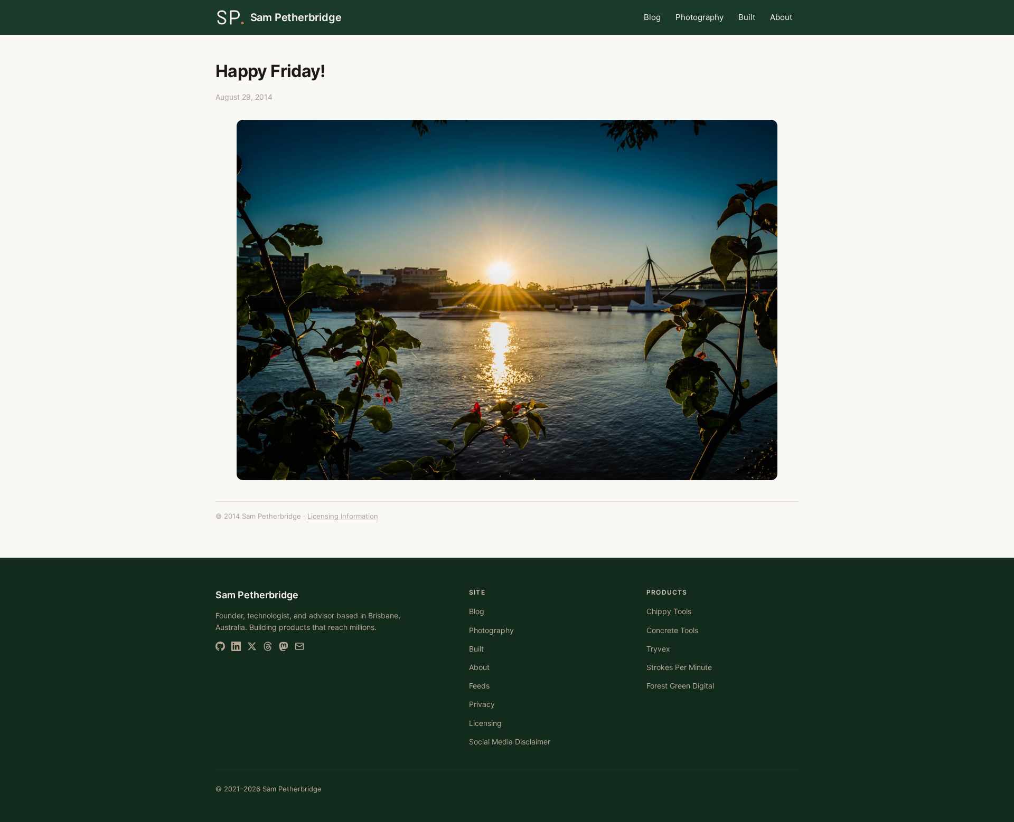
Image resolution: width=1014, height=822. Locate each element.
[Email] (299, 646)
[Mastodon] (283, 646)
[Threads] (268, 646)
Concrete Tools (672, 630)
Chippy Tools (668, 611)
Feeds (479, 685)
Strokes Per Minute (679, 667)
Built (746, 17)
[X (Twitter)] (252, 646)
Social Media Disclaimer (509, 741)
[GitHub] (220, 646)
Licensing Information (342, 516)
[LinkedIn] (236, 646)
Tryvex (658, 648)
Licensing (485, 723)
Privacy (482, 704)
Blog (652, 17)
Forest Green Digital (680, 685)
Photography (699, 17)
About (781, 17)
